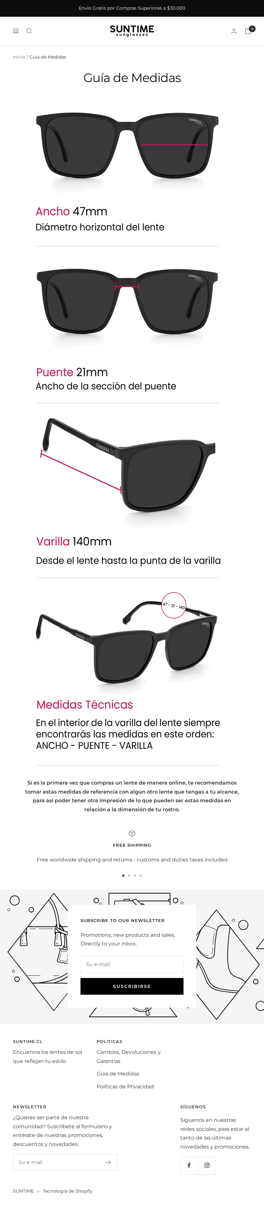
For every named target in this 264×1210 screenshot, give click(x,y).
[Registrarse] (108, 1162)
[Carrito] (248, 31)
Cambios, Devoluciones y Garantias (129, 1056)
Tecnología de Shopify (67, 1191)
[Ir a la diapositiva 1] (123, 876)
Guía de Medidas (118, 1074)
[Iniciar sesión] (234, 31)
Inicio (19, 57)
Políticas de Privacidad (125, 1087)
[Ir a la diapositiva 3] (135, 876)
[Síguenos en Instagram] (207, 1165)
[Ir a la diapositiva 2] (129, 876)
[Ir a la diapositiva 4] (141, 876)
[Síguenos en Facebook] (189, 1165)
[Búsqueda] (29, 31)
